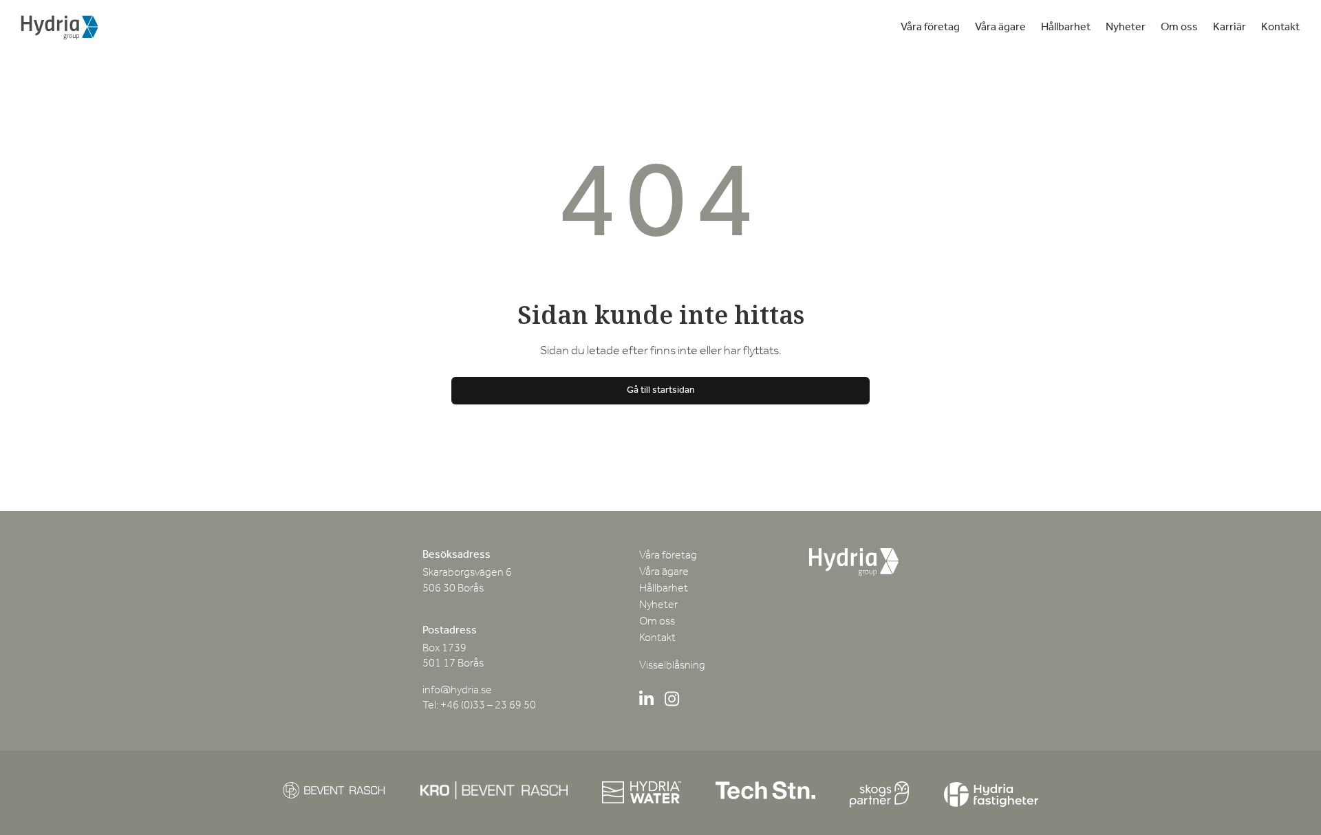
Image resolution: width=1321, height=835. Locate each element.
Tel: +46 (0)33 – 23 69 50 (479, 705)
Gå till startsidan (661, 390)
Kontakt (1280, 27)
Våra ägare (1000, 27)
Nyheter (1126, 27)
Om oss (1179, 27)
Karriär (1229, 27)
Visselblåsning (672, 666)
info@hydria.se (457, 690)
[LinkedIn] (646, 702)
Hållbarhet (1066, 27)
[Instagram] (672, 702)
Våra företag (930, 27)
